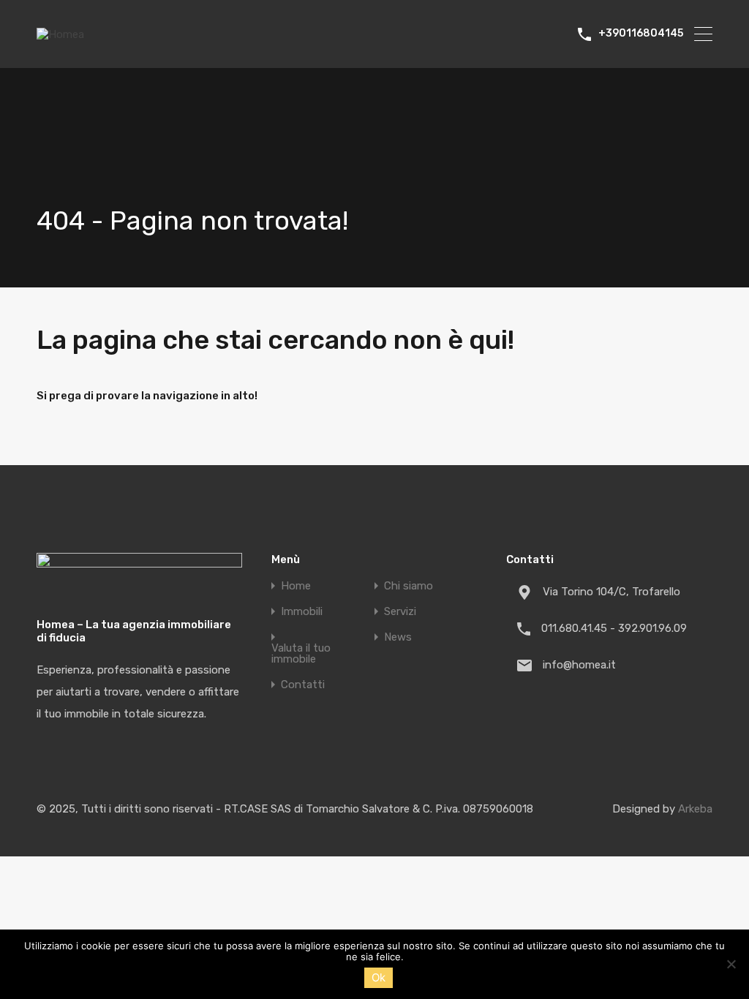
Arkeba (695, 808)
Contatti (303, 684)
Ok (378, 977)
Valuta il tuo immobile (301, 654)
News (398, 637)
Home (296, 586)
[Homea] (60, 34)
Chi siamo (408, 586)
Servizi (400, 611)
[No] (730, 965)
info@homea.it (579, 664)
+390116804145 (640, 33)
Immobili (302, 611)
